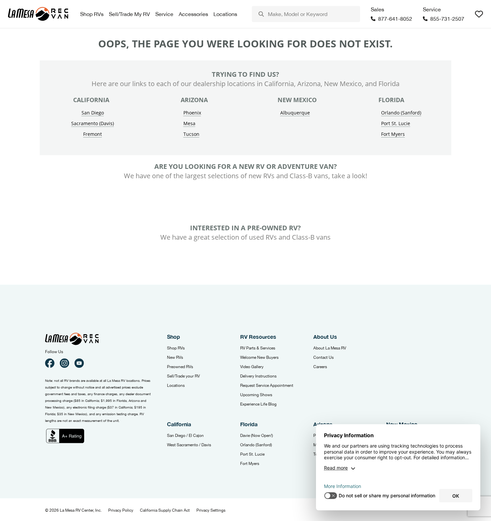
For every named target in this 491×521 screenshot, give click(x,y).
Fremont (92, 134)
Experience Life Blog (258, 404)
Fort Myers (393, 134)
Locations (176, 385)
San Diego (92, 112)
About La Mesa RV (329, 348)
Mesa (189, 123)
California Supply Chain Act (165, 510)
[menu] (306, 14)
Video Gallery (252, 366)
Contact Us (323, 357)
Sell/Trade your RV (183, 376)
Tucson (191, 134)
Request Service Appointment (266, 385)
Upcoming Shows (256, 395)
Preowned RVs (180, 366)
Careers (320, 366)
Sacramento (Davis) (92, 123)
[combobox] (306, 14)
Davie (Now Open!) (256, 435)
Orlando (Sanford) (401, 112)
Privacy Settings (210, 510)
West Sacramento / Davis (189, 445)
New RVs (175, 357)
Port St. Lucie (395, 123)
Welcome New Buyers (259, 357)
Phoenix (192, 112)
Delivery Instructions (258, 376)
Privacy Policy (120, 510)
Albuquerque (295, 112)
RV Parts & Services (257, 348)
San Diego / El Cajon (185, 435)
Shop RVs (176, 348)
